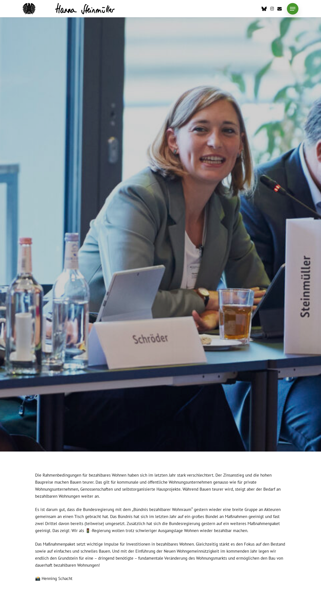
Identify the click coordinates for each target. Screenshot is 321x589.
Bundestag (123, 223)
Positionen (173, 223)
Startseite (199, 223)
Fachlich (148, 223)
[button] (292, 8)
